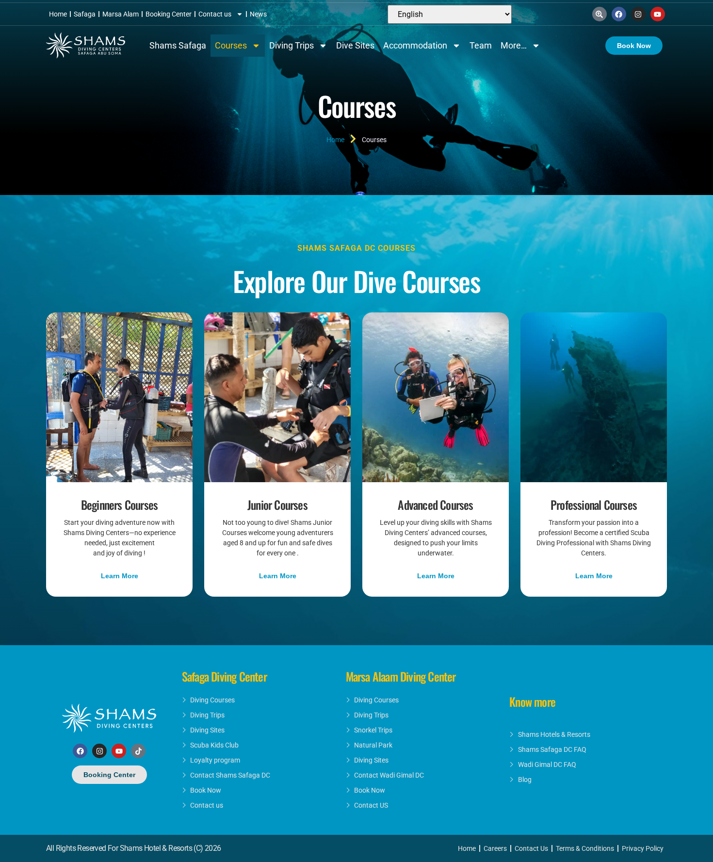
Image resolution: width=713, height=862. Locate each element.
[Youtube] (657, 14)
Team (481, 45)
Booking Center (169, 14)
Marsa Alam (120, 14)
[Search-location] (599, 14)
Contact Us (531, 848)
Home (58, 14)
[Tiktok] (138, 751)
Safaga (85, 14)
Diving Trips (291, 45)
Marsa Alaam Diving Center (401, 676)
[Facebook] (619, 14)
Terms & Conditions (585, 848)
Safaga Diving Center (224, 676)
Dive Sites (355, 45)
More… (514, 45)
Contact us (214, 14)
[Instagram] (638, 14)
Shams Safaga (177, 45)
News (258, 14)
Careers (495, 848)
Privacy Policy (643, 848)
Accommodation (415, 45)
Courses (231, 45)
